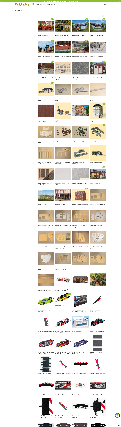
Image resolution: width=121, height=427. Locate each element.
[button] (98, 16)
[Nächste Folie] (52, 26)
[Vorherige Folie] (40, 26)
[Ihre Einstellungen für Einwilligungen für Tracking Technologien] (119, 425)
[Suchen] (99, 4)
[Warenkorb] (105, 4)
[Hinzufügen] (52, 32)
